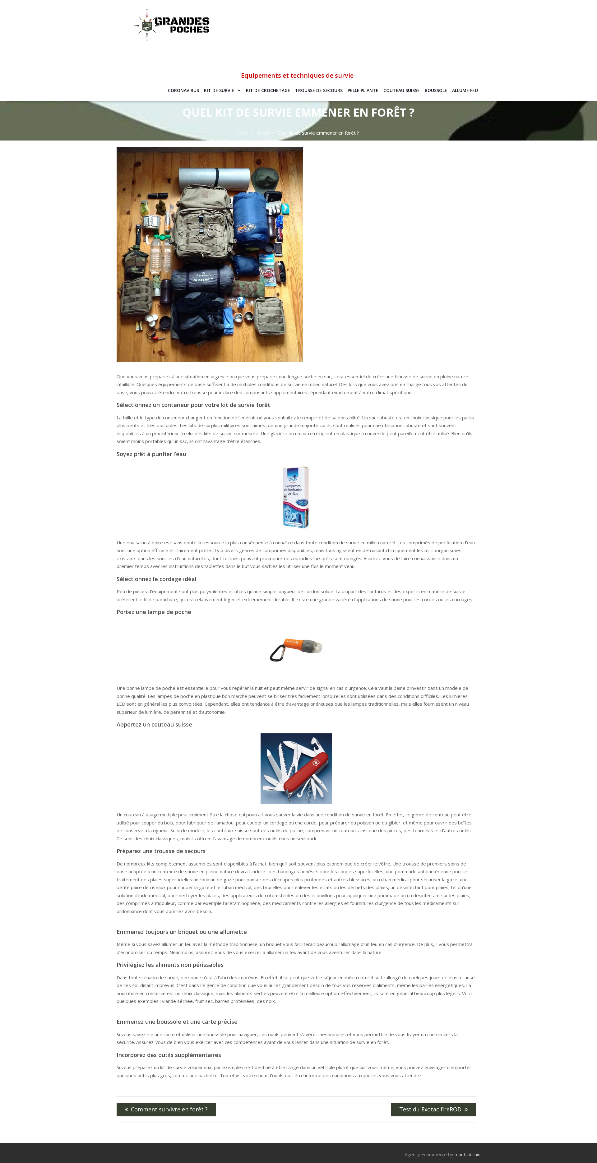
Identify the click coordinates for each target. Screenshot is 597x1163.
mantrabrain (467, 1154)
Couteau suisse (401, 90)
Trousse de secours (319, 90)
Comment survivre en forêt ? (169, 1109)
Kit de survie (219, 90)
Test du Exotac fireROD (430, 1109)
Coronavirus (183, 90)
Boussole (436, 90)
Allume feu (465, 90)
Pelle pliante (363, 90)
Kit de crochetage (268, 90)
